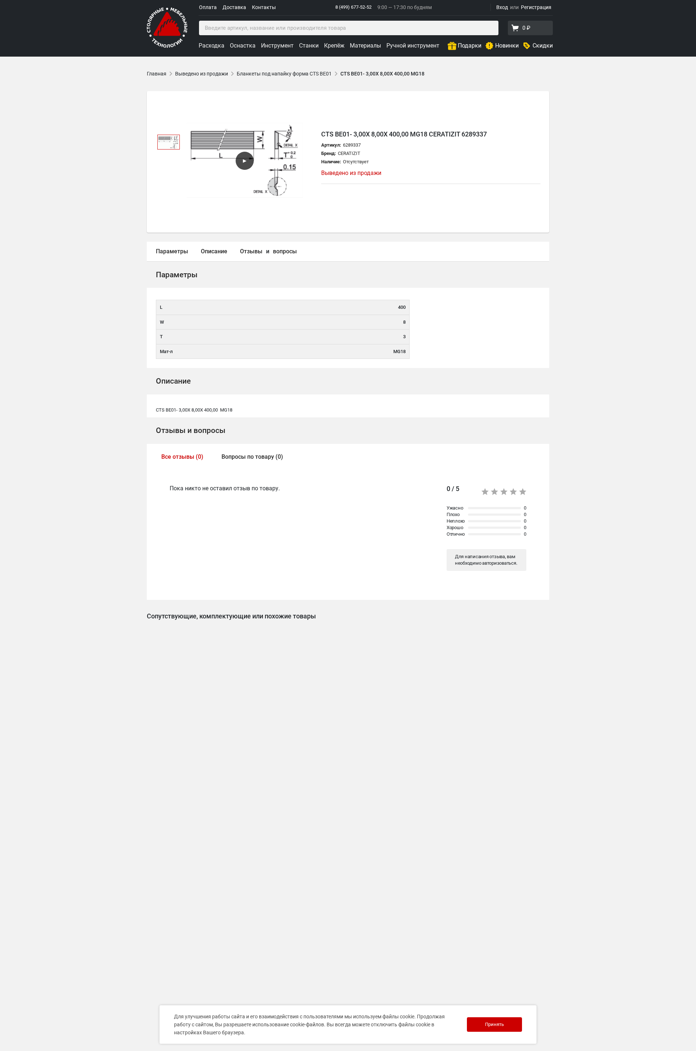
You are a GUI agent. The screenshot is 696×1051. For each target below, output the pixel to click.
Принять (494, 1024)
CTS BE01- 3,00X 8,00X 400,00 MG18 (382, 74)
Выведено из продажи (201, 74)
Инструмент (277, 45)
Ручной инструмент (412, 45)
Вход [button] (502, 7)
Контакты (264, 7)
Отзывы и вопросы (190, 430)
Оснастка (243, 45)
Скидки (543, 45)
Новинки (507, 45)
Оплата (208, 7)
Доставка (234, 7)
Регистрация (536, 7)
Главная (156, 74)
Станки (309, 45)
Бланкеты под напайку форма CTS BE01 (284, 74)
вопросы (285, 251)
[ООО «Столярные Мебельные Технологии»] (167, 46)
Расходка (211, 45)
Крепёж (334, 45)
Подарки (469, 45)
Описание (214, 251)
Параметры (172, 251)
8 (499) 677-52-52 (353, 7)
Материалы (365, 45)
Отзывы (251, 251)
